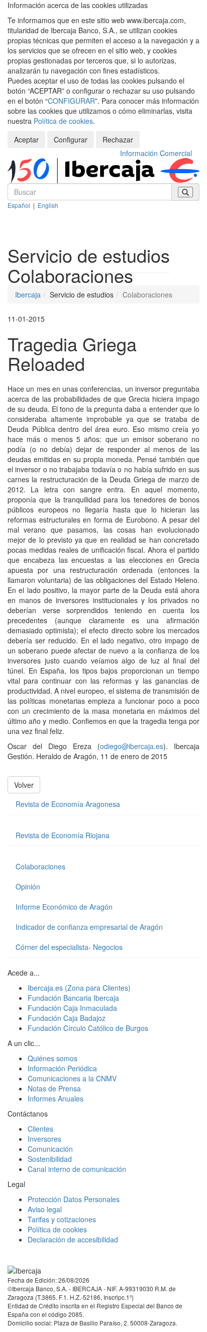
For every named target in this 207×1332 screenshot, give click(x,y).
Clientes (40, 1129)
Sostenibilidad (50, 1159)
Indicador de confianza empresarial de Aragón (89, 927)
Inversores (44, 1139)
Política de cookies (63, 121)
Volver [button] (24, 785)
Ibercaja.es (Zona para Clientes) (79, 988)
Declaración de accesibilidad (73, 1239)
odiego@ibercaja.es (131, 746)
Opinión (28, 886)
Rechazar (117, 139)
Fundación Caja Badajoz (67, 1018)
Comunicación (50, 1149)
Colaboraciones (40, 866)
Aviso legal (45, 1209)
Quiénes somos (52, 1058)
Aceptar (26, 139)
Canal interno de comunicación (77, 1169)
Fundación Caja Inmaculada (72, 1008)
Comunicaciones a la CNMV (72, 1078)
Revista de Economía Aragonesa (68, 804)
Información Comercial (156, 153)
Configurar (70, 139)
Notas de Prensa (54, 1088)
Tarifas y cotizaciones (62, 1219)
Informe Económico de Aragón (64, 907)
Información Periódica (62, 1068)
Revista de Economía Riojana (63, 835)
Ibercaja (28, 294)
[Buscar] (185, 192)
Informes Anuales (55, 1098)
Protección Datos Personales (74, 1199)
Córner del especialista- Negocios (69, 947)
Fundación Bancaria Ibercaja (73, 998)
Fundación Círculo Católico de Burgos (88, 1028)
